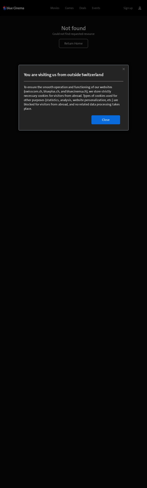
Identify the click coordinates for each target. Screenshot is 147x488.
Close (106, 120)
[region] (73, 98)
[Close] (124, 69)
